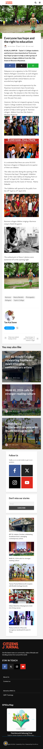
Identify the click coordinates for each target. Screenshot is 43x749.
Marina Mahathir (18, 297)
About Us (6, 677)
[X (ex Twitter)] (27, 470)
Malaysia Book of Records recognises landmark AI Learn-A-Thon (20, 630)
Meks (23, 744)
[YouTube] (27, 482)
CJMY (9, 445)
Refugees (8, 300)
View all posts (9, 328)
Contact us (6, 681)
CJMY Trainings (8, 695)
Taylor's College (19, 300)
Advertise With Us (9, 691)
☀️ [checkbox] (5, 743)
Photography (30, 297)
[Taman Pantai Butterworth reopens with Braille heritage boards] (21, 433)
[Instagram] (14, 482)
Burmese (8, 297)
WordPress (35, 744)
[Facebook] (14, 470)
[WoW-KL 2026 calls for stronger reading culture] (21, 400)
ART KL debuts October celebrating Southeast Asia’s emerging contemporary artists (21, 536)
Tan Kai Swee (11, 46)
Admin (10, 378)
